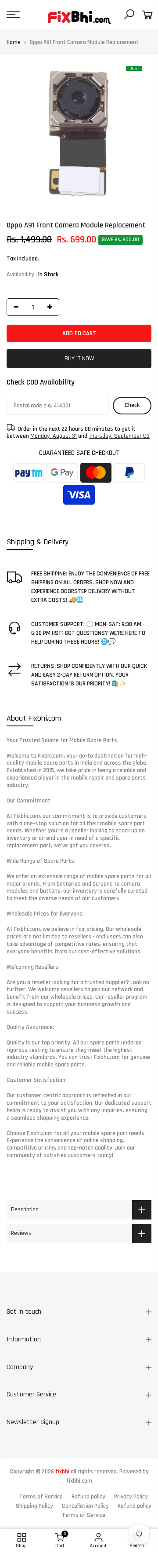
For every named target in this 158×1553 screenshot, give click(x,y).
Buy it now (79, 359)
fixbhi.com (79, 1481)
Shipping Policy (34, 1506)
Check (132, 405)
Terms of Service (41, 1497)
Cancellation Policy (85, 1506)
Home (14, 42)
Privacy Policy (131, 1497)
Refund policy (88, 1497)
